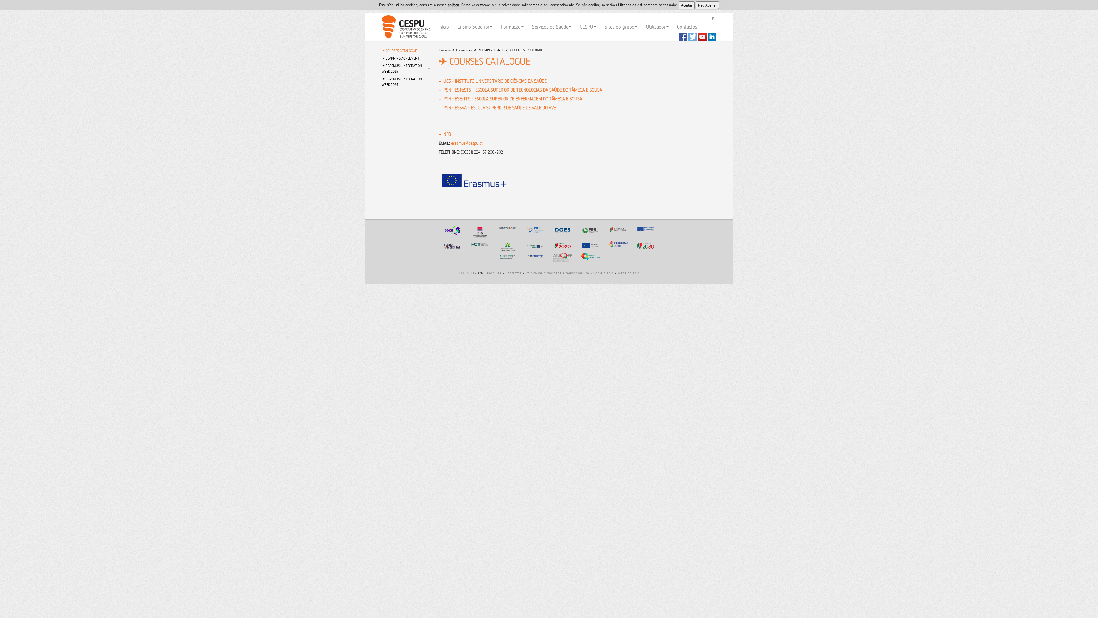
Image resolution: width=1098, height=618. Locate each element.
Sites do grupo (619, 27)
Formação (511, 27)
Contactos (687, 27)
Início (443, 27)
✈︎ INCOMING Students (489, 50)
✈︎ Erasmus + (461, 50)
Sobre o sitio (603, 272)
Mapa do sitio (628, 272)
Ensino (444, 50)
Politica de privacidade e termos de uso (557, 272)
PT (714, 18)
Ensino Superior (474, 27)
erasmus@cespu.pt (467, 143)
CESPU (405, 26)
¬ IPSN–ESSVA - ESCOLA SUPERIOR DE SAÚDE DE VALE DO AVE (497, 107)
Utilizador (656, 27)
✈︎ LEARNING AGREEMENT (400, 58)
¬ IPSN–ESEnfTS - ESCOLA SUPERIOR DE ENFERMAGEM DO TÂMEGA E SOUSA (510, 99)
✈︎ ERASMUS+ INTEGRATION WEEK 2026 (402, 81)
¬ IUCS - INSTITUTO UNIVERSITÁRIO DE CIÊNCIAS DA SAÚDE (493, 81)
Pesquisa (494, 272)
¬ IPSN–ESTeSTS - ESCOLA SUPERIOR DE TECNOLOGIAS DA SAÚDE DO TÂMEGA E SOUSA (520, 90)
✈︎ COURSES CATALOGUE (399, 50)
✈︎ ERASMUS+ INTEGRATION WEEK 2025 (402, 68)
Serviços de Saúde (550, 27)
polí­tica (453, 4)
